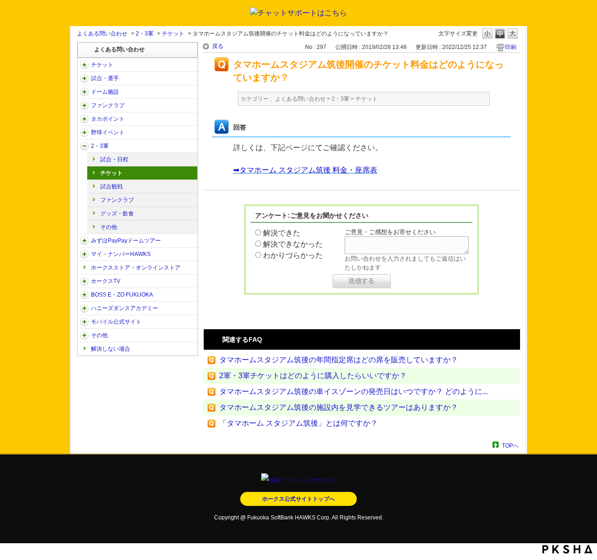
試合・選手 (105, 78)
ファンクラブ (108, 105)
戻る (217, 46)
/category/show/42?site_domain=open (84, 132)
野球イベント (108, 132)
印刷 (510, 47)
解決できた (281, 233)
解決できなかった (293, 244)
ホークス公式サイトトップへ (298, 499)
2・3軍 (144, 33)
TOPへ (510, 445)
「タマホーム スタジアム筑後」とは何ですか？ (298, 423)
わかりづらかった (293, 255)
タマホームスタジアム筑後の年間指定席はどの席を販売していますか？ (338, 360)
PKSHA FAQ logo (567, 549)
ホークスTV (105, 281)
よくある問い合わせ (102, 33)
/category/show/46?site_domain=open (84, 254)
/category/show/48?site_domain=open (84, 322)
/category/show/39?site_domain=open (84, 92)
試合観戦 (111, 186)
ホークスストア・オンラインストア (135, 267)
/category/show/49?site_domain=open (84, 335)
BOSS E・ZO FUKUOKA (122, 294)
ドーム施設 (105, 92)
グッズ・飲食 (117, 213)
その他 (108, 227)
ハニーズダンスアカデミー (124, 308)
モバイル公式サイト (116, 321)
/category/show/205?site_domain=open (84, 281)
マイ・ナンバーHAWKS (121, 254)
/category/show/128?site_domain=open (84, 294)
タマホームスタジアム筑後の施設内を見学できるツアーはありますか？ (338, 407)
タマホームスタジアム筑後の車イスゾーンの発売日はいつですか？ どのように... (353, 391)
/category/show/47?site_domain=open (84, 308)
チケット (173, 33)
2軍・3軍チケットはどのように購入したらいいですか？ (313, 376)
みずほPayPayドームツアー (126, 240)
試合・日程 (114, 159)
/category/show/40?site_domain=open (84, 105)
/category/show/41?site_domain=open (84, 119)
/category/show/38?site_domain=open (84, 78)
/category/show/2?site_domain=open (84, 65)
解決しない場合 (110, 349)
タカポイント (108, 119)
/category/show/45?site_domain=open (84, 240)
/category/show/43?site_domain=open (84, 146)
